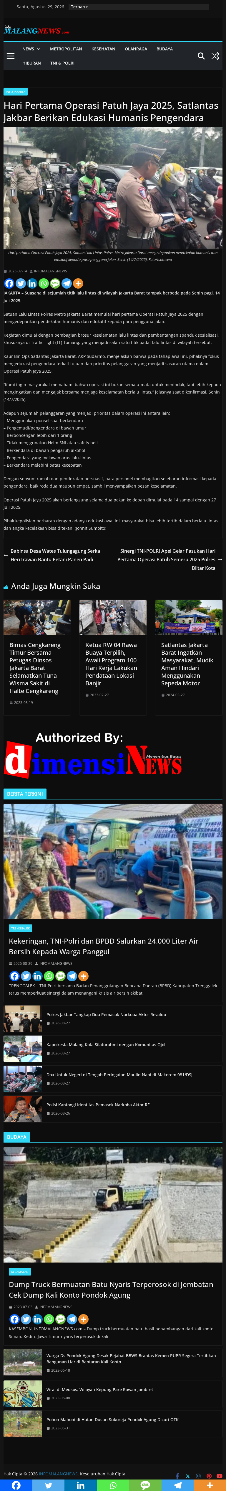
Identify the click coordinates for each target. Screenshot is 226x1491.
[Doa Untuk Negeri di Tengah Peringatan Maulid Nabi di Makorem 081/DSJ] (23, 1079)
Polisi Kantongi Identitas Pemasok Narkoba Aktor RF (97, 1104)
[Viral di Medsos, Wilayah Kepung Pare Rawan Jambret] (23, 1393)
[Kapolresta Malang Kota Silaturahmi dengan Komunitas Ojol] (23, 1049)
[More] (78, 283)
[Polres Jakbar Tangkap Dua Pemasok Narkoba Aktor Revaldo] (23, 1018)
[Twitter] (21, 283)
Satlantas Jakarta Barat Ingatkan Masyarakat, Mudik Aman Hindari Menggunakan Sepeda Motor (187, 664)
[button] (37, 49)
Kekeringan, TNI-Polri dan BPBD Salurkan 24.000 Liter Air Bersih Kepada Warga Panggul (103, 946)
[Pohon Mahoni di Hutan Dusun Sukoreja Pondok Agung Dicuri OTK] (23, 1424)
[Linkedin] (32, 283)
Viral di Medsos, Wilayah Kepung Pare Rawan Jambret (99, 1389)
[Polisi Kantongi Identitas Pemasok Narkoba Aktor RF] (23, 1109)
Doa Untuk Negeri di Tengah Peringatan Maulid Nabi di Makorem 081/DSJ (119, 1074)
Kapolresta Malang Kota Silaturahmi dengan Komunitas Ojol (105, 1044)
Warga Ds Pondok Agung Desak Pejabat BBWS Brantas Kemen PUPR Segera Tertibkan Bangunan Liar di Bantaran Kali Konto (131, 1359)
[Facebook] (9, 283)
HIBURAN (31, 63)
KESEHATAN (103, 49)
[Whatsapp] (44, 283)
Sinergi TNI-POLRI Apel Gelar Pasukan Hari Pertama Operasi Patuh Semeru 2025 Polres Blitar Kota (166, 559)
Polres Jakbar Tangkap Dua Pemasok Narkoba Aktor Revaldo (106, 1014)
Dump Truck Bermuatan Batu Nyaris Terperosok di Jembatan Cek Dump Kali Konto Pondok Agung (111, 1289)
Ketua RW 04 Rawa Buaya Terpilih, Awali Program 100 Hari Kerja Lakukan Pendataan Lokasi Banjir (111, 664)
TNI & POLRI (62, 63)
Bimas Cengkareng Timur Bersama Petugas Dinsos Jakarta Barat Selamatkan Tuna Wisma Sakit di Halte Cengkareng (35, 668)
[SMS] (55, 283)
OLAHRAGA (136, 49)
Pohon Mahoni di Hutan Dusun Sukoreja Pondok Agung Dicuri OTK (112, 1419)
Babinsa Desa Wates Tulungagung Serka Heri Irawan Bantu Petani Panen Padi (55, 555)
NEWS (28, 49)
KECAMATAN (20, 1272)
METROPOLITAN (66, 49)
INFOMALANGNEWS (50, 271)
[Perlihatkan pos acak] (215, 56)
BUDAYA (165, 49)
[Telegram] (67, 283)
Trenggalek (20, 928)
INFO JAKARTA (15, 92)
